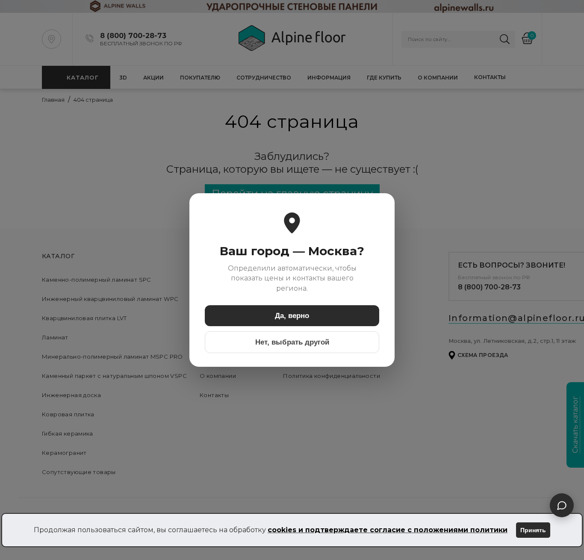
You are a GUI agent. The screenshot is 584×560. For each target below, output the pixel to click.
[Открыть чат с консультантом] (562, 505)
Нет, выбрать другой (292, 342)
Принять (533, 530)
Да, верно (292, 316)
